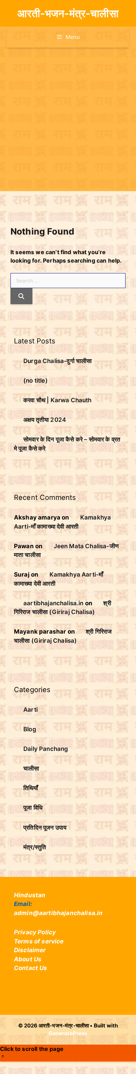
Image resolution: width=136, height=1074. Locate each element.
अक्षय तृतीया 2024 (44, 419)
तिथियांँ (30, 787)
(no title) (35, 380)
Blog (29, 729)
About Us (27, 959)
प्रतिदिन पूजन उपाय (44, 827)
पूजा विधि (33, 807)
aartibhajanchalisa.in (53, 603)
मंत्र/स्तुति (34, 847)
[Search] (21, 296)
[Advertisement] (68, 119)
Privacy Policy (35, 932)
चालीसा (31, 768)
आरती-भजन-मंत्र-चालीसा (67, 13)
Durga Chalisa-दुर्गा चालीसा (57, 360)
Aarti (30, 709)
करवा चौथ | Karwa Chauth (57, 400)
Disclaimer (30, 950)
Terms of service (39, 941)
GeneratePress (67, 1033)
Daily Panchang (45, 748)
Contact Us (30, 967)
